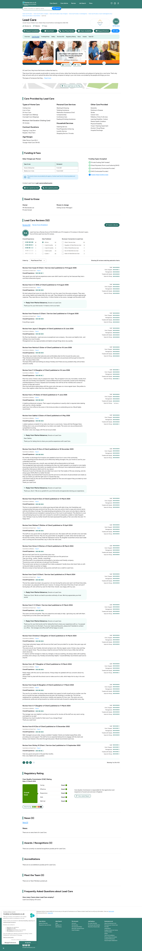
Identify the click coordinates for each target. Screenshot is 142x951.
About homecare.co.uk (110, 923)
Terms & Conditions (109, 935)
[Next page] (33, 762)
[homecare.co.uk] (34, 3)
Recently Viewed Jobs (94, 926)
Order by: (25, 260)
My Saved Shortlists (77, 926)
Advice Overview (43, 923)
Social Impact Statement (110, 940)
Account (74, 923)
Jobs (56, 923)
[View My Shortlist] (111, 3)
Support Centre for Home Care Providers (111, 931)
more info (50, 913)
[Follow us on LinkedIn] (29, 945)
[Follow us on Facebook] (24, 945)
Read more (47, 78)
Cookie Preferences (109, 938)
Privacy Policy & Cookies (110, 937)
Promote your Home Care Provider (111, 925)
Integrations (107, 928)
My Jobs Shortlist (92, 923)
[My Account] (118, 3)
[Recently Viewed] (115, 3)
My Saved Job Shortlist (94, 925)
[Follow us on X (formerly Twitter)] (26, 945)
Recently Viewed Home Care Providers (78, 929)
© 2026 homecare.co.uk (29, 947)
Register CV (58, 925)
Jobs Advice (58, 926)
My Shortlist (75, 925)
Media (106, 933)
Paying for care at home (45, 925)
